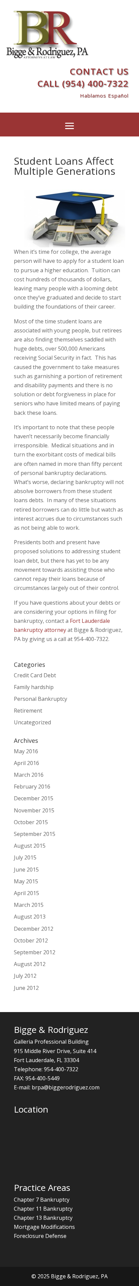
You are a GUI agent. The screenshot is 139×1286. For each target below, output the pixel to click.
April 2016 (26, 763)
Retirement (28, 710)
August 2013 (30, 916)
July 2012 (25, 975)
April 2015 (26, 893)
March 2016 (29, 774)
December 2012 (33, 928)
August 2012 (30, 964)
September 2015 (34, 834)
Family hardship (34, 687)
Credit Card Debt (35, 675)
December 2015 (33, 798)
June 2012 (26, 988)
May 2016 (26, 751)
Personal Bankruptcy (40, 698)
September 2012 (34, 952)
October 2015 (31, 822)
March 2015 (29, 905)
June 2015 (26, 869)
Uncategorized (32, 722)
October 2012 (31, 940)
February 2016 (32, 786)
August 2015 (30, 845)
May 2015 (26, 881)
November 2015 (34, 810)
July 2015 (25, 857)
